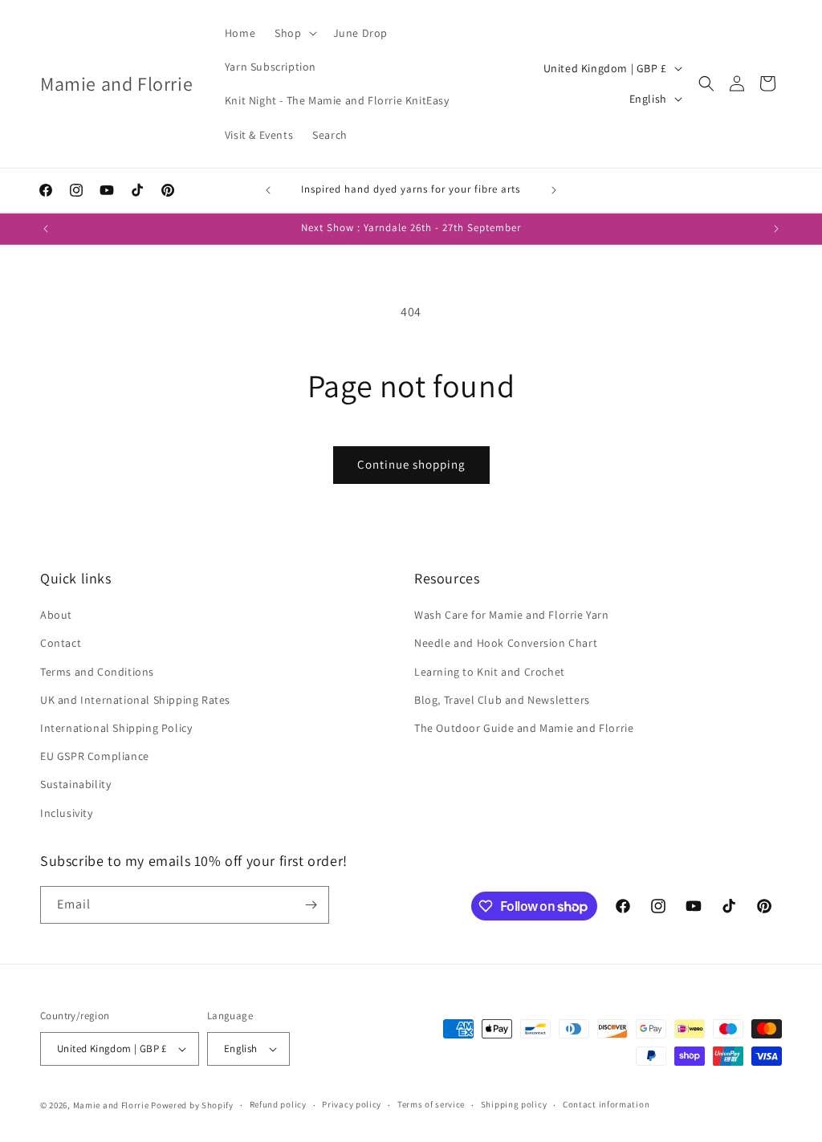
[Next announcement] (554, 190)
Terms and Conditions (97, 671)
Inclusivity (66, 813)
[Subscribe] (310, 905)
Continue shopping (411, 464)
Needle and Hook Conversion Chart (505, 643)
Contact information (606, 1104)
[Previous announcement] (268, 190)
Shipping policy (514, 1104)
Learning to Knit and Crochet (489, 671)
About (56, 615)
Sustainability (75, 784)
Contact (60, 643)
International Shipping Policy (116, 728)
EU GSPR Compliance (94, 756)
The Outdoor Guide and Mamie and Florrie (523, 728)
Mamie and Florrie (112, 1105)
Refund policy (278, 1104)
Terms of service (431, 1104)
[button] (294, 33)
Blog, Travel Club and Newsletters (502, 700)
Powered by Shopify (192, 1105)
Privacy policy (351, 1104)
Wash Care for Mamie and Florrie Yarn (511, 615)
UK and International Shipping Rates (135, 700)
